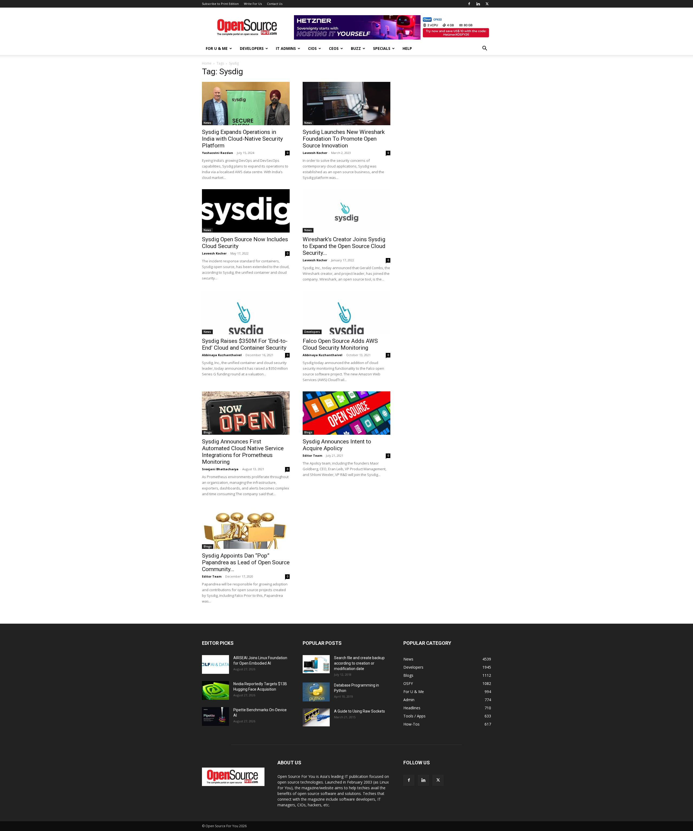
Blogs (208, 432)
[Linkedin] (478, 4)
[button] (484, 48)
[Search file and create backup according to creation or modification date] (316, 664)
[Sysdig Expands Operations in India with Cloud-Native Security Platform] (246, 103)
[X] (487, 4)
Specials (381, 48)
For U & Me (217, 48)
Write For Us (253, 4)
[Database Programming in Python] (316, 691)
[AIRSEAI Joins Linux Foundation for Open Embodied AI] (215, 664)
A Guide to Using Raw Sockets (359, 711)
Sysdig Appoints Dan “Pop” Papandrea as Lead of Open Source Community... (246, 562)
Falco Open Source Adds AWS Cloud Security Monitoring (340, 344)
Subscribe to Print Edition (220, 4)
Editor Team (312, 455)
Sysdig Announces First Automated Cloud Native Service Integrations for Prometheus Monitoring (243, 451)
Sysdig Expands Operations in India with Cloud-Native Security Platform (242, 139)
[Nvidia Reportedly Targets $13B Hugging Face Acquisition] (215, 690)
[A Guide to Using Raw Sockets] (316, 717)
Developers (252, 48)
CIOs (312, 48)
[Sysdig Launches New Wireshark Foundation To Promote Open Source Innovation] (346, 103)
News (207, 123)
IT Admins (286, 48)
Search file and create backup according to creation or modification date (359, 663)
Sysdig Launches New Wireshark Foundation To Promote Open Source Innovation (344, 139)
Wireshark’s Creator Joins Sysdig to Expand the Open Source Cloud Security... (344, 246)
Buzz (356, 48)
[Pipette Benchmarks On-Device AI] (215, 716)
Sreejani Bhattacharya (220, 469)
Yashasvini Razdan (217, 153)
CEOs (334, 48)
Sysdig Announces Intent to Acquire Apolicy (337, 445)
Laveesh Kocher (315, 153)
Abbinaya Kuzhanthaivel (222, 355)
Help (407, 48)
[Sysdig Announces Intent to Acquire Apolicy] (346, 413)
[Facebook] (469, 4)
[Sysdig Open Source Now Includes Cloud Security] (246, 211)
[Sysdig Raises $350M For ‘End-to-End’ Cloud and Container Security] (246, 312)
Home (206, 63)
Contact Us (274, 4)
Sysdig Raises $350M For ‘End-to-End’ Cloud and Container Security (244, 344)
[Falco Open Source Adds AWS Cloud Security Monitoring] (346, 312)
